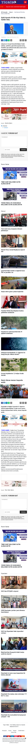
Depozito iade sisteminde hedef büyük (15, 6)
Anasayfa (5, 12)
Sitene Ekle (13, 732)
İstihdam (6, 127)
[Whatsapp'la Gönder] (9, 40)
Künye (9, 730)
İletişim (14, 730)
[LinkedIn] (6, 40)
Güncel (11, 12)
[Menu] (25, 2)
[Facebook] (2, 40)
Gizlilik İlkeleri (21, 730)
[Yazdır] (11, 40)
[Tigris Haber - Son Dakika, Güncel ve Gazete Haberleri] (9, 2)
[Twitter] (4, 40)
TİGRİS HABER (5, 67)
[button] (21, 40)
